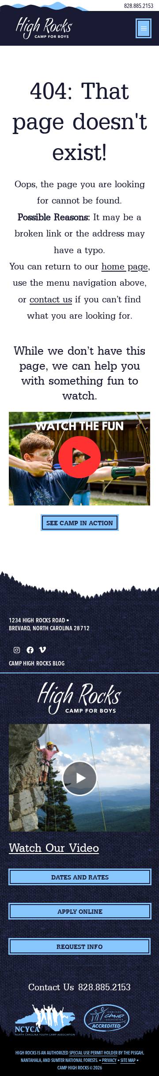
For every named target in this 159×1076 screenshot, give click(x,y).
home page (125, 266)
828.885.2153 (138, 5)
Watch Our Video (54, 848)
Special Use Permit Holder (93, 1053)
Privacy (109, 1060)
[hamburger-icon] (143, 28)
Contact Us (51, 987)
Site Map (128, 1060)
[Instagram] (15, 649)
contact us (51, 299)
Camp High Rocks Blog (36, 663)
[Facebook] (29, 649)
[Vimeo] (42, 649)
